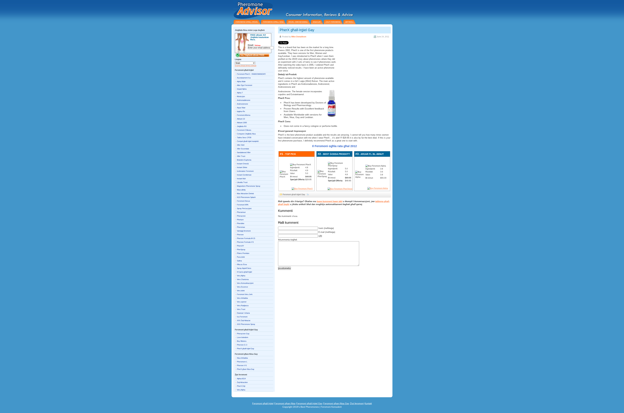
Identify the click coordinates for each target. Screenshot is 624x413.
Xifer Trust (241, 156)
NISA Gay (317, 22)
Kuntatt (368, 403)
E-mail (321, 232)
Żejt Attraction (242, 382)
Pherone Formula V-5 (245, 242)
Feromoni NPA (242, 205)
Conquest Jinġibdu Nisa (246, 134)
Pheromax (241, 227)
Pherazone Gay (243, 334)
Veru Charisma (243, 279)
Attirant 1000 (242, 123)
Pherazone (241, 216)
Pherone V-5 (242, 365)
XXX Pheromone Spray (246, 324)
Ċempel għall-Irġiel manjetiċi (248, 141)
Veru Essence (242, 287)
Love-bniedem (242, 337)
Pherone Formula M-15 (246, 238)
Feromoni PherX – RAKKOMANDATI (251, 74)
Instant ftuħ (241, 179)
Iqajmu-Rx (241, 111)
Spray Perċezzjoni (244, 208)
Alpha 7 (240, 93)
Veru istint (241, 291)
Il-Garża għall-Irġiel (244, 272)
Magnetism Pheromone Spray (248, 186)
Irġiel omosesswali (298, 22)
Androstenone (242, 104)
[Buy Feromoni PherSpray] (340, 189)
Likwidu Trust (242, 182)
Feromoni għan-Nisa (284, 403)
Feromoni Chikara (244, 130)
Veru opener (242, 302)
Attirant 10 (241, 119)
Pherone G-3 (242, 345)
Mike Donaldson (298, 37)
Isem (320, 228)
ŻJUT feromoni (333, 22)
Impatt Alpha (242, 89)
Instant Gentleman (244, 175)
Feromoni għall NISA (273, 22)
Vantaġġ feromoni (244, 231)
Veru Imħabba (242, 298)
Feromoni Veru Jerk (245, 294)
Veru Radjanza (242, 306)
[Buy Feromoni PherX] (302, 189)
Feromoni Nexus (243, 201)
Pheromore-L (242, 362)
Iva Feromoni (242, 317)
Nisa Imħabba (242, 358)
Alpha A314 (241, 379)
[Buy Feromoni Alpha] (377, 188)
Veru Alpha (241, 276)
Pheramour (241, 212)
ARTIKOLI (349, 22)
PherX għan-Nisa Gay (245, 369)
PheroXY (240, 246)
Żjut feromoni (357, 403)
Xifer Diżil (240, 145)
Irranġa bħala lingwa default (245, 66)
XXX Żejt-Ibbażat (243, 320)
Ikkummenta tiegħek (287, 239)
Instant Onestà (243, 164)
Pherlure (240, 220)
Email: (254, 45)
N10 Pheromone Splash (246, 197)
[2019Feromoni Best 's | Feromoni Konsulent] (252, 9)
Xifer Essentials (243, 149)
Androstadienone (243, 100)
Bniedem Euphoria (244, 160)
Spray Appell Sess (244, 268)
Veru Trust (241, 309)
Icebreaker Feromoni (245, 171)
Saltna (239, 261)
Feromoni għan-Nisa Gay (336, 403)
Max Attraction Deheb (245, 193)
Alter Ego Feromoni (244, 85)
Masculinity (241, 190)
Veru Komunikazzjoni (245, 283)
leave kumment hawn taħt (329, 201)
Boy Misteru (241, 341)
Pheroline (240, 223)
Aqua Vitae (241, 108)
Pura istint (241, 257)
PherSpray (241, 249)
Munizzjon (241, 96)
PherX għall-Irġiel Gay (297, 30)
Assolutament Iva (244, 78)
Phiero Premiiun (243, 253)
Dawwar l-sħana (243, 313)
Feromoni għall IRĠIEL (247, 22)
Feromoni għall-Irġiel (262, 403)
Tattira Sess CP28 (244, 137)
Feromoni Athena (243, 115)
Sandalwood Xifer (244, 152)
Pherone (240, 235)
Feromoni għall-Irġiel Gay (294, 194)
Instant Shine (242, 167)
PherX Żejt (241, 386)
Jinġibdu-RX (242, 126)
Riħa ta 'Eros (242, 264)
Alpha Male (241, 81)
